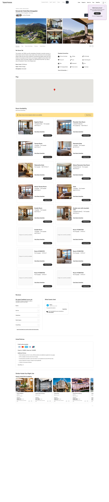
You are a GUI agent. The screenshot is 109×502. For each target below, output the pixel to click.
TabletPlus (98, 2)
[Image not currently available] (25, 127)
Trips (93, 2)
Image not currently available (25, 234)
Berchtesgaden (26, 8)
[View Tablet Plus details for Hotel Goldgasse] (31, 380)
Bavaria (21, 8)
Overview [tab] (17, 46)
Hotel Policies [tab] (42, 46)
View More (20, 364)
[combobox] (45, 2)
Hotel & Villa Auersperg (40, 393)
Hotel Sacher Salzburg (77, 393)
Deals (79, 2)
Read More (65, 309)
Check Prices (88, 115)
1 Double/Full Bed (77, 123)
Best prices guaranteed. (20, 110)
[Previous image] (17, 386)
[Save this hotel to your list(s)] (90, 46)
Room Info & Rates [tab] (28, 46)
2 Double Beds (76, 167)
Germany (17, 8)
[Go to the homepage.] (7, 2)
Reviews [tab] (36, 46)
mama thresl (56, 393)
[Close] (104, 6)
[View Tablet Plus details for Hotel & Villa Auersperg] (50, 380)
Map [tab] (22, 46)
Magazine (83, 2)
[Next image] (31, 386)
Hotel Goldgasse (20, 393)
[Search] (67, 2)
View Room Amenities (39, 131)
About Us (89, 2)
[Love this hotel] (92, 46)
